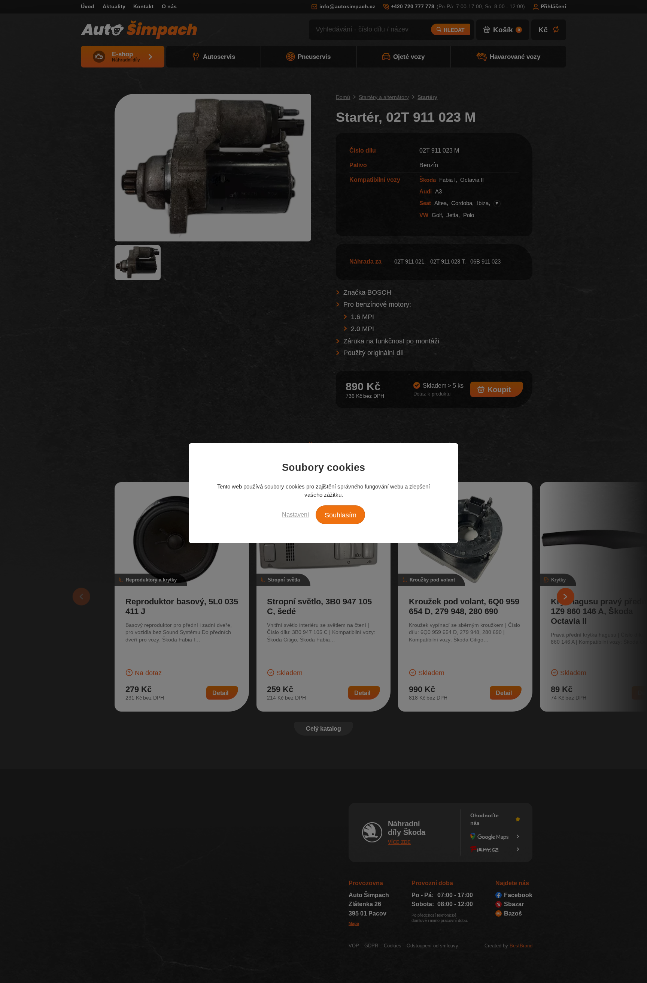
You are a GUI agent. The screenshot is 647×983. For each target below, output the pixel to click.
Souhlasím (340, 515)
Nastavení (295, 514)
